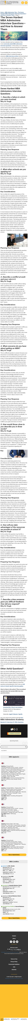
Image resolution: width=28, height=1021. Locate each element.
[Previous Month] (23, 743)
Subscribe (17, 704)
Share (22, 704)
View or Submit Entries (14, 854)
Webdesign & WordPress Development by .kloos (14, 978)
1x (11, 702)
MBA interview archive (12, 56)
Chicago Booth (22, 1018)
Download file (7, 707)
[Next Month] (26, 743)
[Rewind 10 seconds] (9, 702)
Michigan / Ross (5, 1018)
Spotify (20, 714)
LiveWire (2, 1019)
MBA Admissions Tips (11, 12)
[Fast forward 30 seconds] (14, 702)
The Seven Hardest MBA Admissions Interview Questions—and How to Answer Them (13, 14)
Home (2, 12)
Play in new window (16, 707)
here (22, 717)
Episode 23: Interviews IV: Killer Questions (12, 722)
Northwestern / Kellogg (13, 1018)
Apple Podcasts (13, 714)
